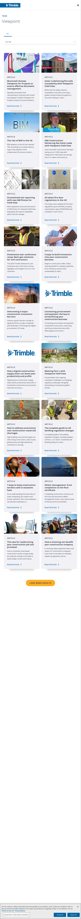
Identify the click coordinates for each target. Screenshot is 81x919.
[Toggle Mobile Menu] (78, 5)
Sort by (8, 42)
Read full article (13, 106)
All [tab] (7, 33)
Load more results (40, 583)
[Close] (78, 907)
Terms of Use (6, 911)
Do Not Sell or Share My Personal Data (16, 915)
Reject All (74, 915)
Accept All (60, 915)
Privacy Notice (20, 911)
